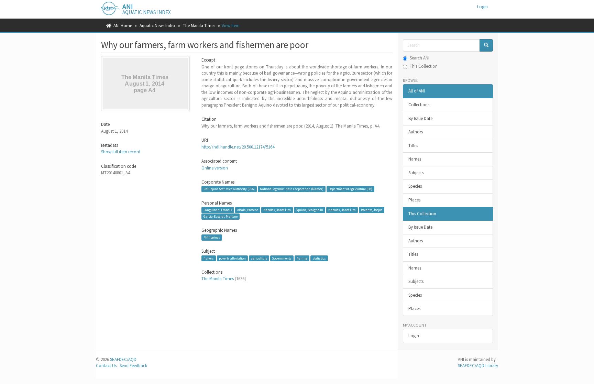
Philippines (212, 237)
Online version (214, 168)
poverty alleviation (232, 258)
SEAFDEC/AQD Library (478, 366)
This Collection (424, 66)
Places (414, 200)
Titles (413, 146)
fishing (302, 258)
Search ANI (419, 58)
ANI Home (122, 26)
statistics (319, 258)
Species (415, 186)
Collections (418, 105)
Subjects (416, 173)
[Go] (486, 45)
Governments (282, 258)
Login (413, 336)
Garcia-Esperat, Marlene (221, 216)
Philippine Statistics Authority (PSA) (229, 189)
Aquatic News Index (157, 26)
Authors (415, 132)
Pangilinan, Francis (218, 210)
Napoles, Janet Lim (277, 210)
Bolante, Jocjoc (371, 210)
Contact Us (106, 366)
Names (414, 159)
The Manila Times (199, 26)
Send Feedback (133, 366)
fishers (209, 258)
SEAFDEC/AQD (123, 359)
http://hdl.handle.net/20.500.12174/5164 (237, 147)
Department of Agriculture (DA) (350, 189)
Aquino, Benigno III (309, 210)
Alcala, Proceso (247, 210)
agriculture (259, 258)
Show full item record (120, 152)
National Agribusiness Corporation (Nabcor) (291, 189)
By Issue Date (420, 118)
